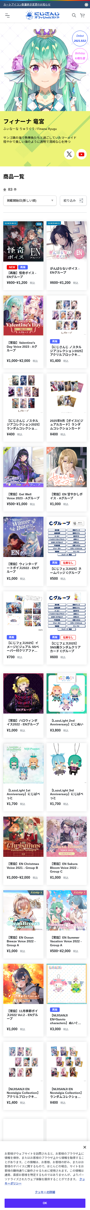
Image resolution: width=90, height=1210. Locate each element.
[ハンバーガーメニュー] (7, 15)
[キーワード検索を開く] (74, 15)
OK (45, 1203)
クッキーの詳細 (45, 1192)
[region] (45, 1175)
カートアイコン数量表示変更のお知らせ (26, 4)
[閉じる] (85, 1147)
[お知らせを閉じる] (86, 5)
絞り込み (70, 200)
